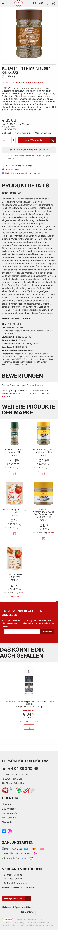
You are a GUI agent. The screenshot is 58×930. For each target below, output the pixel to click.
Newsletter (7, 822)
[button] (35, 3)
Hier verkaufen (9, 129)
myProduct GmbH (24, 925)
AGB (43, 919)
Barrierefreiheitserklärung (39, 922)
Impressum (20, 919)
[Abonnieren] (47, 631)
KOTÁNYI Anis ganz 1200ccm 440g (43, 450)
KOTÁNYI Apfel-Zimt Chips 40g (14, 575)
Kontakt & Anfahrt (11, 813)
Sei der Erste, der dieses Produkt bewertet (22, 82)
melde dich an (25, 393)
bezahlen (15, 169)
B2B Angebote (9, 808)
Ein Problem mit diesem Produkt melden (22, 173)
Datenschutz (33, 919)
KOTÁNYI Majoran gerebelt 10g (14, 450)
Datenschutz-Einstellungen (14, 922)
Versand (26, 124)
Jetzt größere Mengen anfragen (36, 133)
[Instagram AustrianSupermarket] (10, 831)
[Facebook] (4, 831)
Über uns (6, 804)
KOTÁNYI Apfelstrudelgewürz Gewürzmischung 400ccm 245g (43, 513)
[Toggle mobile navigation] (3, 3)
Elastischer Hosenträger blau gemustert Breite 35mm (29, 702)
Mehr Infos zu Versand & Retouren (18, 888)
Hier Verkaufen (9, 817)
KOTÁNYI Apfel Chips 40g (14, 510)
